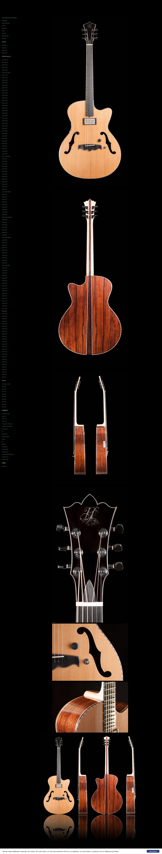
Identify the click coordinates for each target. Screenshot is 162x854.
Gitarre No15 (4, 341)
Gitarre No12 (4, 349)
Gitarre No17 (4, 336)
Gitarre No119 (5, 77)
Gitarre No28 (4, 308)
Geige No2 (4, 404)
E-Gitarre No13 (5, 459)
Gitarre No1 (4, 377)
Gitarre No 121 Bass (6, 72)
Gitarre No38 (4, 283)
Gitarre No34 (4, 293)
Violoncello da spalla (6, 383)
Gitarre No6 (4, 364)
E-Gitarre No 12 (5, 456)
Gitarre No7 (4, 361)
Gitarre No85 (4, 163)
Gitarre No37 (4, 285)
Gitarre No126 (5, 59)
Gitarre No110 (5, 100)
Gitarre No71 (4, 199)
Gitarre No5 (4, 366)
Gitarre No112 (5, 95)
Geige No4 (4, 399)
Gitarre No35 (4, 290)
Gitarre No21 (4, 326)
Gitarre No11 (4, 351)
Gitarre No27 (4, 311)
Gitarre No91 (4, 148)
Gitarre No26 (4, 313)
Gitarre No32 (4, 298)
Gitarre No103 (5, 118)
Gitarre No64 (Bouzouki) (7, 217)
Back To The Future (6, 413)
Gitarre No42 (4, 272)
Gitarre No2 (4, 374)
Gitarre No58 (4, 232)
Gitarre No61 (4, 224)
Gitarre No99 (4, 128)
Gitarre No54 (4, 242)
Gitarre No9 (4, 356)
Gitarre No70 (4, 201)
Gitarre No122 (5, 69)
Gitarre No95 (4, 138)
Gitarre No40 (4, 278)
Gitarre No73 (4, 194)
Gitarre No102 (5, 120)
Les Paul (3, 416)
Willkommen (4, 20)
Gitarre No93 (4, 143)
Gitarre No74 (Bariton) (6, 191)
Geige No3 (4, 401)
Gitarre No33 (4, 295)
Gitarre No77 (4, 184)
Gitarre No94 (4, 141)
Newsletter (4, 38)
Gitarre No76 (4, 186)
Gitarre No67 (4, 209)
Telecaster (4, 444)
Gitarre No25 (4, 316)
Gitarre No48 (4, 257)
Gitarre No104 (5, 115)
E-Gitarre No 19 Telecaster (7, 423)
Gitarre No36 (4, 288)
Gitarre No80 (4, 176)
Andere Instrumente (6, 23)
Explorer (3, 439)
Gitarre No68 (4, 206)
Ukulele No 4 (4, 50)
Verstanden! (153, 851)
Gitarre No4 (4, 369)
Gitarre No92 (4, 146)
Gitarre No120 (5, 75)
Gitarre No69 (4, 204)
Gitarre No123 (5, 67)
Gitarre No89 (4, 153)
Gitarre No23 (4, 321)
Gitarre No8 (4, 359)
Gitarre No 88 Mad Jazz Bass (8, 454)
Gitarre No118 (5, 80)
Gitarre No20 (4, 328)
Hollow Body (4, 434)
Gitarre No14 (4, 344)
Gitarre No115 (5, 87)
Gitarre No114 (5, 90)
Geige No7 (4, 391)
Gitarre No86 (4, 161)
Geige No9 (4, 386)
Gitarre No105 (5, 113)
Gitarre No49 (4, 255)
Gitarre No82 (4, 171)
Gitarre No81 (4, 174)
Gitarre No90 (4, 151)
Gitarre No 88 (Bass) (6, 156)
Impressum (4, 33)
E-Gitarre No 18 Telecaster (7, 426)
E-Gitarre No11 (5, 451)
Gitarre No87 (4, 158)
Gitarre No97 (4, 133)
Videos (3, 30)
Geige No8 (4, 389)
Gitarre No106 (5, 110)
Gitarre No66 (4, 212)
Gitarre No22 (4, 323)
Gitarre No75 (4, 189)
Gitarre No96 (4, 135)
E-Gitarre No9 (5, 446)
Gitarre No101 (5, 123)
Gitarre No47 (4, 260)
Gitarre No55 (4, 239)
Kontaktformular (5, 35)
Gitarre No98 (4, 130)
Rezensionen (4, 28)
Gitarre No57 (4, 234)
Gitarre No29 (4, 305)
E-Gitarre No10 (5, 449)
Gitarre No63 (4, 219)
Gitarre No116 (5, 85)
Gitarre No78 (4, 181)
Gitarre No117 (5, 82)
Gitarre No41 (4, 275)
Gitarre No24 (4, 318)
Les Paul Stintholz (5, 436)
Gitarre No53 (4, 245)
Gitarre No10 (4, 354)
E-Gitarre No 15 (5, 428)
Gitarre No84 (4, 166)
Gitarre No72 (4, 196)
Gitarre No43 (4, 270)
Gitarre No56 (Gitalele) (6, 237)
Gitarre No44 (4, 267)
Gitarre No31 (4, 300)
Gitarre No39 (4, 280)
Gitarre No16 (4, 338)
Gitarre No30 (4, 303)
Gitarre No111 (5, 97)
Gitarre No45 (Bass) (6, 265)
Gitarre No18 (4, 333)
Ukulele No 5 (4, 52)
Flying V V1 (4, 418)
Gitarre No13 (4, 346)
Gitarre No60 (4, 227)
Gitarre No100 (5, 125)
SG (2, 431)
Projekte (3, 25)
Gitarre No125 (5, 62)
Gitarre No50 (4, 252)
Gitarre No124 (5, 64)
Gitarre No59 (4, 229)
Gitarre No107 (5, 108)
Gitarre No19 (4, 331)
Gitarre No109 (5, 102)
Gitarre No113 (5, 92)
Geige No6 (4, 394)
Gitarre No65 (4, 214)
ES (2, 441)
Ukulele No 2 (4, 45)
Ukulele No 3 (4, 47)
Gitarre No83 (4, 168)
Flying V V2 (4, 421)
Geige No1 (4, 406)
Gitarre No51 (4, 250)
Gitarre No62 (4, 222)
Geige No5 (4, 396)
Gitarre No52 (4, 247)
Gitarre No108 (5, 105)
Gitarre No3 (4, 371)
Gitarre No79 (4, 179)
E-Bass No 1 (4, 466)
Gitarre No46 (4, 262)
